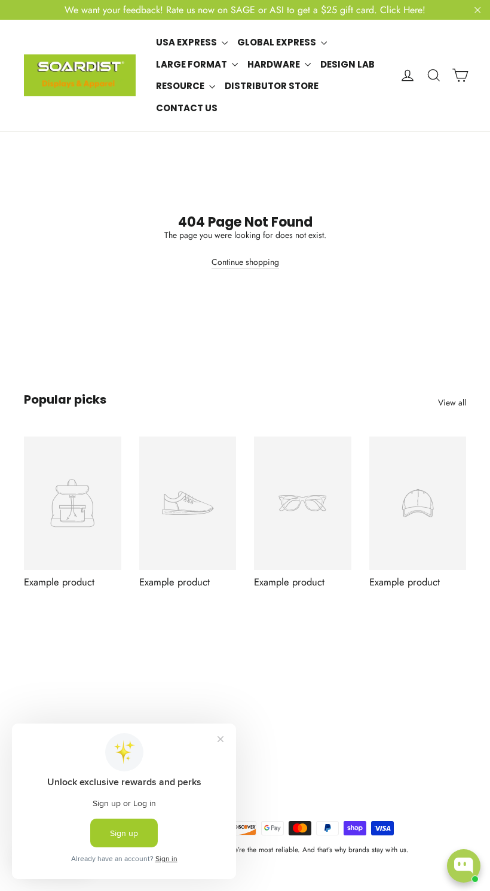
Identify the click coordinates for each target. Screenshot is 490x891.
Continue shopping (245, 262)
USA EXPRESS (187, 42)
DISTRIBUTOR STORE (271, 86)
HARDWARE (274, 64)
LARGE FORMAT (192, 64)
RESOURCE (181, 86)
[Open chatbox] (463, 866)
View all (452, 402)
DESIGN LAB (347, 64)
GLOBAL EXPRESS (277, 42)
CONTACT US (187, 108)
